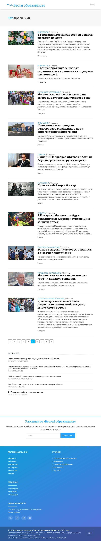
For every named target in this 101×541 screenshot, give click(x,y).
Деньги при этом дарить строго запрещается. (59, 78)
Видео (11, 473)
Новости (12, 458)
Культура (42, 154)
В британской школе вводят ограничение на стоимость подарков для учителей (65, 71)
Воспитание (22, 361)
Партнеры (13, 494)
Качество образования (48, 247)
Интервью (13, 467)
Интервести (58, 467)
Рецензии (13, 470)
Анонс (20, 370)
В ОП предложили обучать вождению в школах (26, 391)
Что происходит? (24, 378)
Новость (54, 32)
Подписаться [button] (68, 435)
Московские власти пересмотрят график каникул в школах (62, 277)
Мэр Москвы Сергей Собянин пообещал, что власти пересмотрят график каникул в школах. (62, 283)
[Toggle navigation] (92, 5)
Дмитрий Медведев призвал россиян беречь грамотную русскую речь (65, 158)
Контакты (13, 491)
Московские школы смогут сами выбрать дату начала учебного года (64, 96)
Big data (57, 470)
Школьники (22, 394)
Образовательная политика (51, 298)
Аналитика (13, 464)
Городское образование (49, 92)
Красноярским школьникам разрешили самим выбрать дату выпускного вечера (61, 304)
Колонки (12, 461)
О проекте (13, 488)
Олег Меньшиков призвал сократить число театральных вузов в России (35, 384)
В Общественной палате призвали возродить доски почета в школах (34, 376)
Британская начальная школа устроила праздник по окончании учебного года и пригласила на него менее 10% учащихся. (65, 138)
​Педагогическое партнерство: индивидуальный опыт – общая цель (33, 358)
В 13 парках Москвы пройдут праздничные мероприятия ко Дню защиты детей (64, 218)
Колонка (54, 182)
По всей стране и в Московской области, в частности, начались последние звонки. (63, 258)
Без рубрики (43, 182)
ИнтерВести (43, 32)
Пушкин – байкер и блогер (57, 185)
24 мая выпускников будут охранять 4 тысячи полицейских (65, 251)
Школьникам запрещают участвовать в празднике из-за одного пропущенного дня (60, 128)
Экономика (58, 461)
